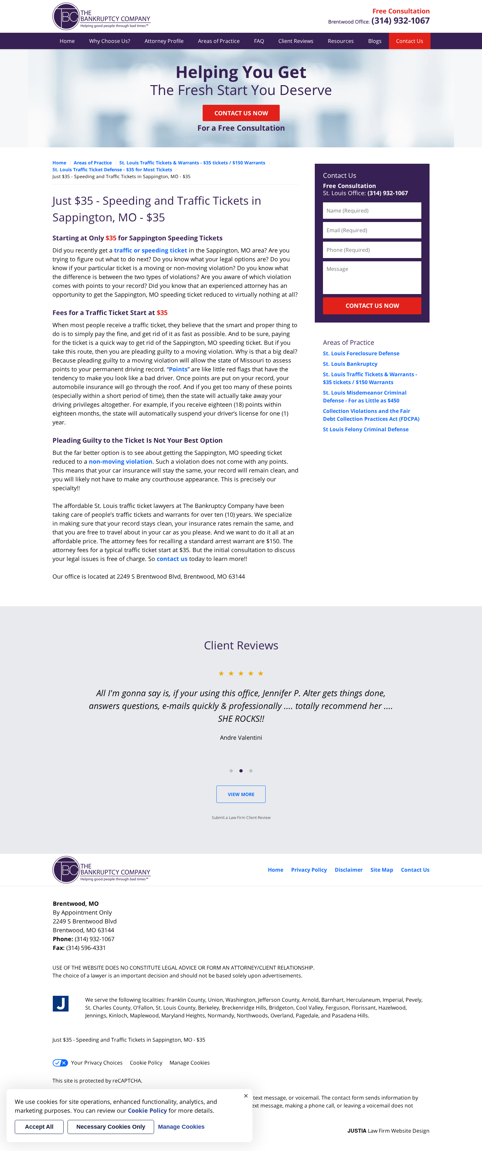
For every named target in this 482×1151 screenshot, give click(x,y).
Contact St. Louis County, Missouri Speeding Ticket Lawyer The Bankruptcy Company (379, 16)
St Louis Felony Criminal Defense (366, 429)
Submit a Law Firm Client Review (241, 817)
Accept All (39, 1126)
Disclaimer (349, 869)
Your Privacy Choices (97, 1062)
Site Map (382, 869)
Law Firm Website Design (389, 1130)
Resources (341, 41)
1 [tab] (231, 771)
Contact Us (409, 41)
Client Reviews (295, 41)
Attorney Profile (164, 41)
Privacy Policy (309, 869)
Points (178, 369)
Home (67, 41)
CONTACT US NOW (372, 305)
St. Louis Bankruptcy (350, 363)
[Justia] (61, 1004)
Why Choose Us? (109, 41)
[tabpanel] (241, 705)
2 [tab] (241, 771)
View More (241, 794)
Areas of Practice (219, 41)
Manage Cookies (190, 1062)
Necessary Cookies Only (110, 1126)
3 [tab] (251, 771)
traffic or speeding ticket (150, 250)
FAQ (259, 41)
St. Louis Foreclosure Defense (361, 353)
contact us (172, 559)
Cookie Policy (146, 1062)
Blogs (375, 41)
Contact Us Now (241, 113)
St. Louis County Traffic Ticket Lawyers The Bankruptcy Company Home (101, 16)
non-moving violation (120, 461)
